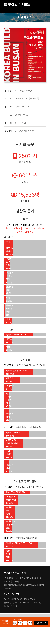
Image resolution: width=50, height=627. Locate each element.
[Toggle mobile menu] (44, 4)
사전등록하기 (39, 623)
